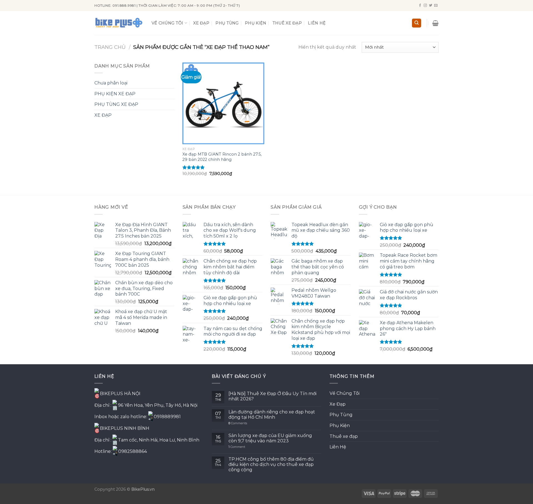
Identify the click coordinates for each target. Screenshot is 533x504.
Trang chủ (110, 47)
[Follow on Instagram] (425, 6)
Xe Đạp (201, 23)
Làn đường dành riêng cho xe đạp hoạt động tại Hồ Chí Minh (271, 414)
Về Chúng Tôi (167, 23)
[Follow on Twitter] (430, 6)
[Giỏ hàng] (435, 23)
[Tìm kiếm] (416, 23)
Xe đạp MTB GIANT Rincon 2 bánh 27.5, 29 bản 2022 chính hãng (222, 157)
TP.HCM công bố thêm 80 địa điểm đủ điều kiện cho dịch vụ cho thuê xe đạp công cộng (271, 464)
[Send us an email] (436, 6)
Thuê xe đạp (287, 23)
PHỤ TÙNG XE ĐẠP (116, 104)
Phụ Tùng (226, 23)
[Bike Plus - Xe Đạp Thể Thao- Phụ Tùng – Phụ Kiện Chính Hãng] (118, 23)
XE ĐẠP (103, 115)
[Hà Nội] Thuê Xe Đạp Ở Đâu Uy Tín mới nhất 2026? (272, 396)
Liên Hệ (317, 23)
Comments (237, 423)
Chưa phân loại (110, 83)
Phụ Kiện (255, 23)
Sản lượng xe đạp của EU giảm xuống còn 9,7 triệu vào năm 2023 (270, 438)
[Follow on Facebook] (420, 6)
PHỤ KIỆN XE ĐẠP (114, 93)
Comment (236, 447)
